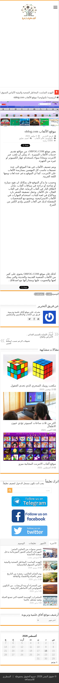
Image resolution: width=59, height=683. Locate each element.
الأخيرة (53, 543)
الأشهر (43, 543)
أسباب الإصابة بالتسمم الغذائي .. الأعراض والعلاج (39, 334)
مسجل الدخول (23, 483)
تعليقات (32, 543)
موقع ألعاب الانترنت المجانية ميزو (37, 463)
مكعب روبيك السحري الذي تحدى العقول (33, 385)
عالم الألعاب (39, 138)
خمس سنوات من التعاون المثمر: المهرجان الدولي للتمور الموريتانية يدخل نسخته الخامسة (23, 552)
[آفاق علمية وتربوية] (29, 12)
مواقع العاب (39, 294)
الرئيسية (52, 97)
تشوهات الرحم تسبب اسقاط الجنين (18, 341)
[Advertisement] (29, 54)
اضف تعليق (24, 138)
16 (46, 651)
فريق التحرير (47, 136)
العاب (49, 294)
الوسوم (21, 543)
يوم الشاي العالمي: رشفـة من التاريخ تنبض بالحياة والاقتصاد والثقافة (24, 574)
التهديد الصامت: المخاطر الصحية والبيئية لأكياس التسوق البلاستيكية (23, 563)
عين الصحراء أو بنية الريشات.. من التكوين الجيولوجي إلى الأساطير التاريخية (22, 586)
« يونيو (54, 662)
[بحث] (9, 490)
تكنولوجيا (42, 97)
